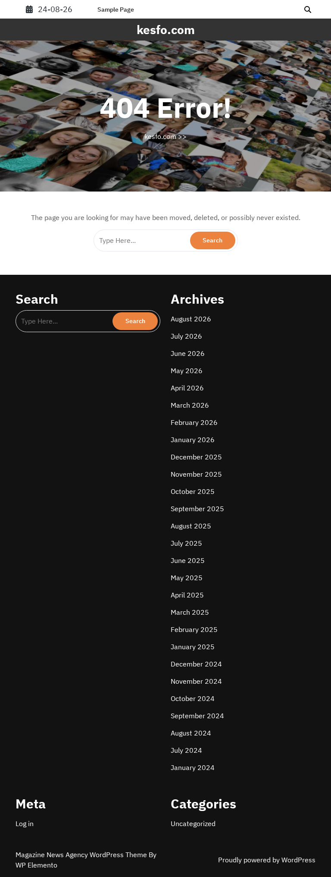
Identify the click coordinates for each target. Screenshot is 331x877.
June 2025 (188, 560)
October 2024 (193, 698)
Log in (25, 823)
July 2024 (186, 750)
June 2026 (188, 353)
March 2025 (190, 612)
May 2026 (187, 370)
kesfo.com (166, 30)
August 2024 (191, 733)
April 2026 (187, 387)
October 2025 (193, 491)
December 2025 (196, 457)
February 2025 (194, 629)
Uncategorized (193, 823)
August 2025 (191, 526)
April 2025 (187, 595)
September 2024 (197, 715)
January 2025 (193, 646)
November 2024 (196, 681)
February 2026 (194, 422)
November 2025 (196, 474)
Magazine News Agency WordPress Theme (82, 854)
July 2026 (186, 336)
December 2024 (196, 664)
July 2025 (186, 543)
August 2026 (191, 318)
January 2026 (193, 439)
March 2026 (190, 405)
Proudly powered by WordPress (266, 859)
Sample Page (115, 9)
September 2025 (197, 508)
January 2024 (193, 767)
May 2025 (187, 577)
